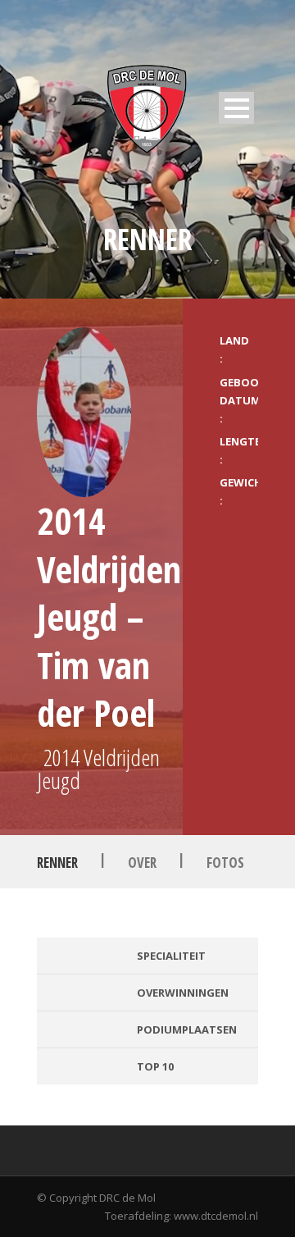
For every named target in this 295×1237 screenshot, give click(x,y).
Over (142, 862)
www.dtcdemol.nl (216, 1215)
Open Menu (236, 108)
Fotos (225, 862)
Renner (57, 862)
